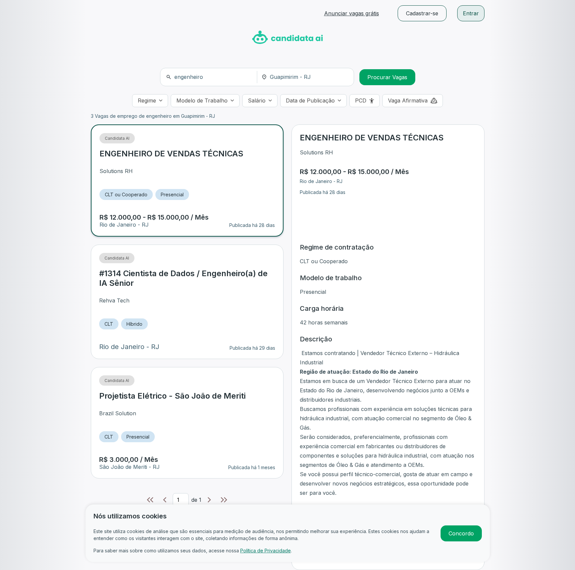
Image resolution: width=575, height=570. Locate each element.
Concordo (461, 533)
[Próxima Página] (209, 499)
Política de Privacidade (265, 550)
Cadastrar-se (422, 13)
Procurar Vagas (387, 77)
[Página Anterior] (164, 499)
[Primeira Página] (150, 499)
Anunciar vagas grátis (351, 13)
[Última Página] (224, 499)
